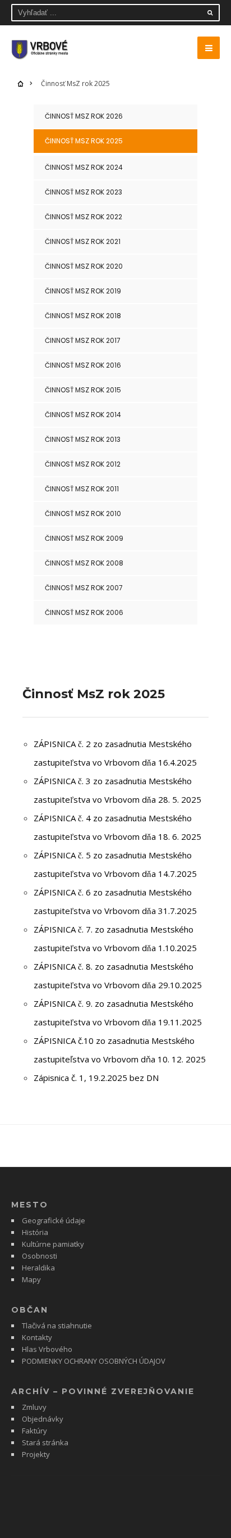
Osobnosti (39, 1256)
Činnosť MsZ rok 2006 (84, 612)
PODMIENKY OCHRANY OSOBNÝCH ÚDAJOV (93, 1361)
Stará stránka (45, 1442)
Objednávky (42, 1419)
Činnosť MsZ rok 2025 (84, 141)
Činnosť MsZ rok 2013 (83, 439)
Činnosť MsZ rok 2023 (83, 192)
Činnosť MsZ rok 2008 (84, 563)
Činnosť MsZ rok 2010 (83, 513)
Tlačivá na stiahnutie (57, 1325)
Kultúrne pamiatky (53, 1244)
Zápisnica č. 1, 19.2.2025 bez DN (96, 1077)
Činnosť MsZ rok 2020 (84, 266)
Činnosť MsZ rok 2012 (83, 464)
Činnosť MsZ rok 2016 (83, 365)
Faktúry (34, 1431)
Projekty (36, 1454)
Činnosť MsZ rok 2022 (83, 216)
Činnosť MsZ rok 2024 (84, 167)
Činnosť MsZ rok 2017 (83, 340)
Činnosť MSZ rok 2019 (83, 291)
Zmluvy (34, 1407)
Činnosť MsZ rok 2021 (83, 241)
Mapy (31, 1279)
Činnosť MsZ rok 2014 (83, 414)
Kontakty (37, 1337)
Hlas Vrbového (47, 1349)
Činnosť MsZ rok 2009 (84, 538)
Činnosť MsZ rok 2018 (83, 315)
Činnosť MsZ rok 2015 (83, 390)
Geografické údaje (53, 1220)
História (35, 1232)
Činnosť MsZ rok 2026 (84, 116)
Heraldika (38, 1268)
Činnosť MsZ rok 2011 (82, 489)
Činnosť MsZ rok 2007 (84, 587)
